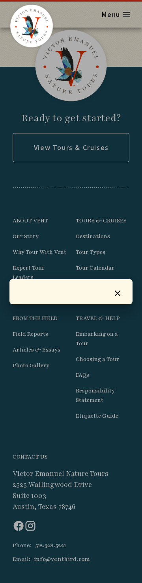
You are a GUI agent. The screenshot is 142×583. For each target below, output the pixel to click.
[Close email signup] (117, 293)
